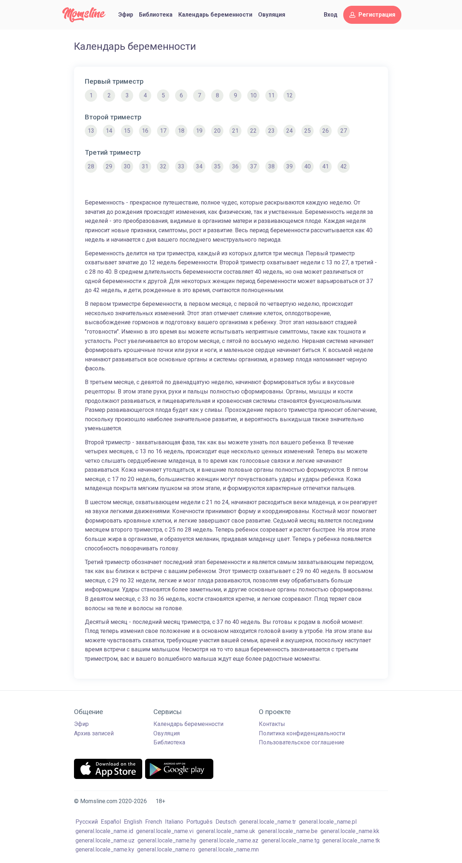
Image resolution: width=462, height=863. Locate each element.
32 (163, 166)
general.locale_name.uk (225, 831)
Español (111, 821)
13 (91, 130)
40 (307, 166)
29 (109, 166)
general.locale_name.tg (290, 840)
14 (109, 130)
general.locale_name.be (288, 831)
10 (253, 95)
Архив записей (94, 733)
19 (199, 130)
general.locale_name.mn (228, 849)
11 (271, 95)
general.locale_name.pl (328, 821)
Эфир (125, 14)
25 (307, 130)
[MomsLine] (84, 14)
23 (271, 130)
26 (325, 130)
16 (145, 130)
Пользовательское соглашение (301, 742)
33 (181, 166)
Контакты (272, 724)
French (153, 821)
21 (235, 130)
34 (199, 166)
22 (253, 130)
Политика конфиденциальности (302, 733)
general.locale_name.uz (105, 840)
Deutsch (225, 821)
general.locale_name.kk (350, 831)
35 (217, 166)
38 (271, 166)
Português (199, 821)
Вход (330, 14)
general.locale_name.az (228, 840)
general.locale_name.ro (166, 849)
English (133, 821)
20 (217, 130)
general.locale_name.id (104, 831)
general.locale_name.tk (351, 840)
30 (127, 166)
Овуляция (271, 14)
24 (289, 130)
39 (289, 166)
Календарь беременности (215, 14)
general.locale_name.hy (167, 840)
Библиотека (156, 14)
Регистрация (376, 14)
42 (343, 166)
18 (181, 130)
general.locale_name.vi (164, 831)
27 (343, 130)
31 (145, 166)
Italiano (174, 821)
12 (289, 95)
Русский (86, 821)
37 (253, 166)
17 (163, 130)
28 (91, 166)
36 (235, 166)
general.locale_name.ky (104, 849)
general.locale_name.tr (267, 821)
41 (325, 166)
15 (127, 130)
